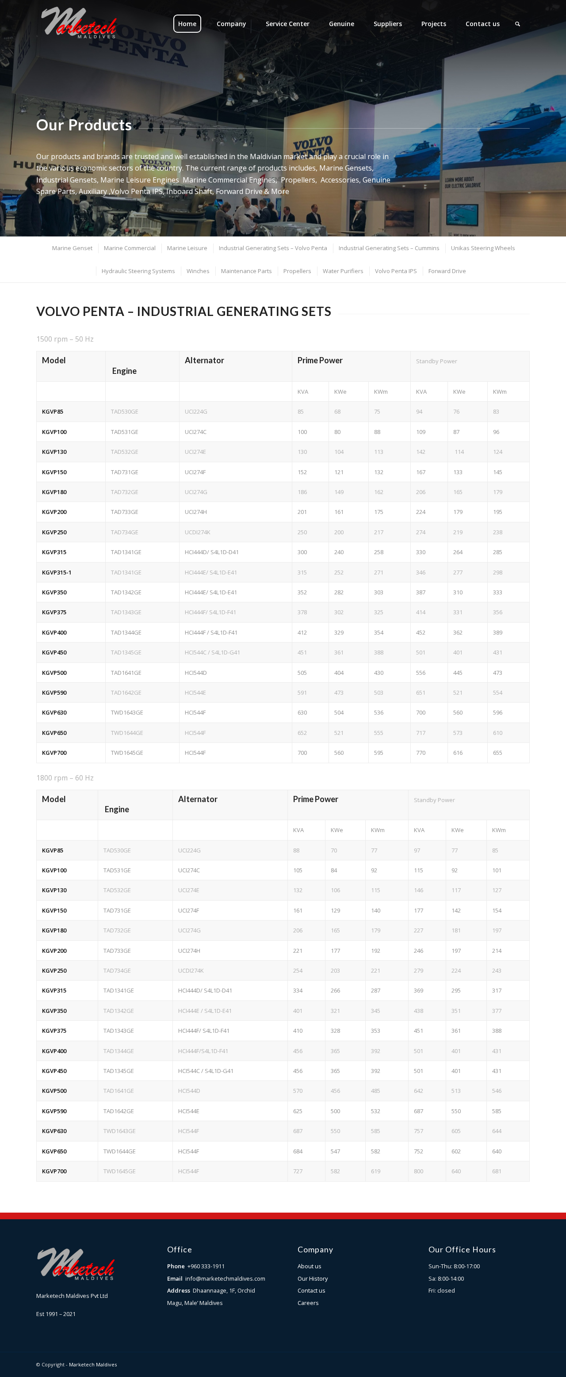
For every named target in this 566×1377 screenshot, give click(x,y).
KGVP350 (54, 592)
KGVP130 (54, 452)
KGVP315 (54, 552)
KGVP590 (54, 692)
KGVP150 (54, 472)
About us (309, 1266)
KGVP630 (54, 712)
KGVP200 (54, 512)
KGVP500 (54, 673)
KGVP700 (54, 753)
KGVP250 (54, 532)
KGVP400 (54, 632)
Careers (308, 1303)
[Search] (517, 24)
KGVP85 (52, 411)
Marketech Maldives (93, 1364)
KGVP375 (54, 612)
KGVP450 (54, 652)
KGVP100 (54, 432)
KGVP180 (54, 492)
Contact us (311, 1290)
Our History (313, 1278)
